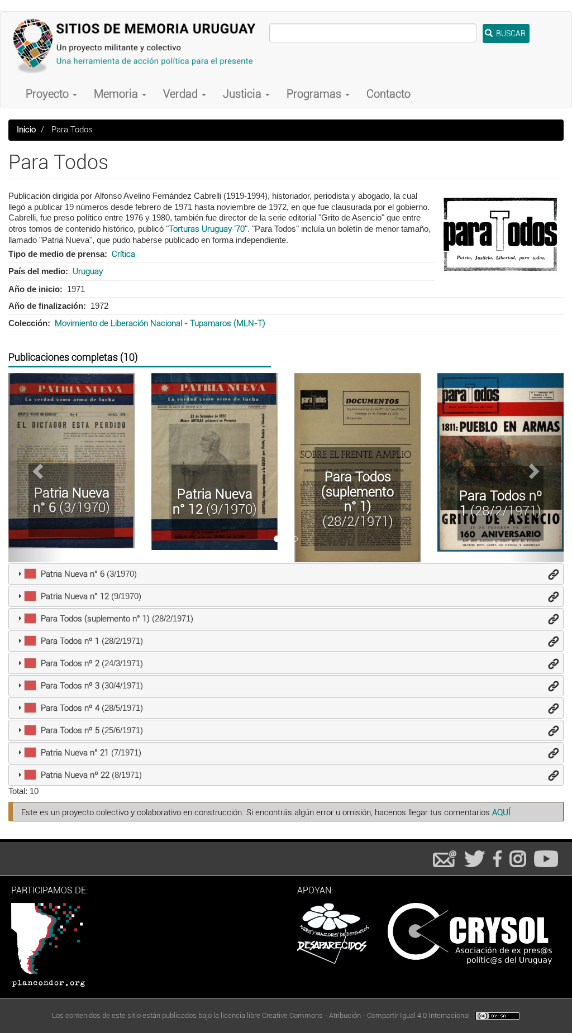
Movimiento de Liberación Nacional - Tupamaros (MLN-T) (160, 323)
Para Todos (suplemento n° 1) (357, 491)
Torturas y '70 (207, 229)
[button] (36, 467)
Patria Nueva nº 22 (75, 775)
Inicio (26, 130)
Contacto (388, 94)
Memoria (117, 94)
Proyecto (49, 94)
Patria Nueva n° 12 (212, 501)
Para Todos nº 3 (70, 686)
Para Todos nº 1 (500, 503)
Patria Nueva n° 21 (75, 753)
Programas (315, 94)
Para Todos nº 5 (70, 730)
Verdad (182, 94)
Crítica (123, 254)
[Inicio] (139, 45)
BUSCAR (510, 33)
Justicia (243, 94)
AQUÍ (501, 812)
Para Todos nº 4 (70, 708)
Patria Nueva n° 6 (71, 500)
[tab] (286, 574)
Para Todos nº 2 (70, 663)
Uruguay (88, 271)
